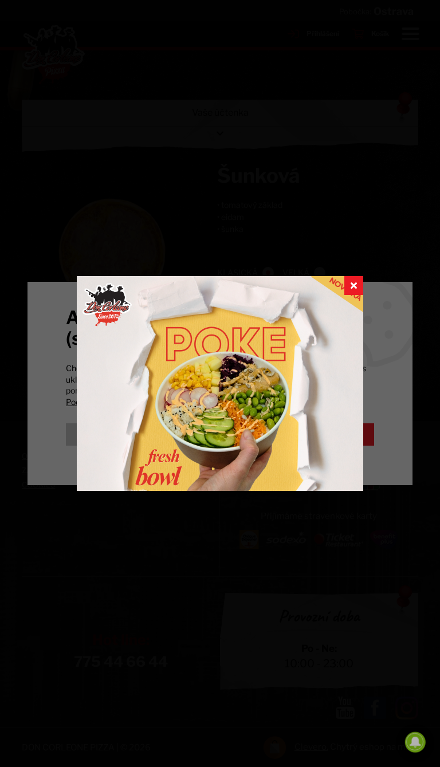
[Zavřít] (353, 285)
